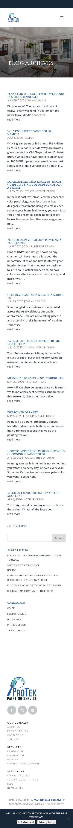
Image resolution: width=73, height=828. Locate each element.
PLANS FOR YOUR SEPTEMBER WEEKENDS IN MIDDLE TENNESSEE (36, 95)
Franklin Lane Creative (47, 799)
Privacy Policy (17, 731)
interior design (45, 191)
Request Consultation (23, 763)
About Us (13, 726)
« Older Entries (17, 526)
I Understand (26, 822)
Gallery (12, 759)
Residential (15, 751)
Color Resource (19, 775)
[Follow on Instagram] (32, 710)
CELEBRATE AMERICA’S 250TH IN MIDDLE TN (35, 296)
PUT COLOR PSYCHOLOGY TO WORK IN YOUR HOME (34, 241)
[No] (68, 818)
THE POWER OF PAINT (22, 412)
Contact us (15, 735)
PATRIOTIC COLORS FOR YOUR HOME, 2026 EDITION (33, 342)
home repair (14, 619)
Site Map (13, 739)
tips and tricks (36, 100)
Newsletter (15, 787)
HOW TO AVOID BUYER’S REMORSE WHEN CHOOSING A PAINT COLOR (36, 452)
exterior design (16, 613)
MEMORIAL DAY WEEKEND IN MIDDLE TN (35, 378)
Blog (10, 783)
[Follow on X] (22, 710)
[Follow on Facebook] (11, 710)
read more (13, 119)
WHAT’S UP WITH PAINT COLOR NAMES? (29, 132)
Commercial (16, 755)
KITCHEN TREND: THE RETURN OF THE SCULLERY (33, 494)
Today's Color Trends (22, 779)
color (29, 138)
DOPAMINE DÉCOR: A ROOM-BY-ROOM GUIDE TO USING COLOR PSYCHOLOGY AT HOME (34, 184)
